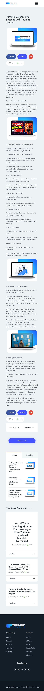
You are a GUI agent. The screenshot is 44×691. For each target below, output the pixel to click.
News (28, 644)
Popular (14, 455)
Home (28, 637)
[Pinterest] (25, 669)
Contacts (29, 652)
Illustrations (10, 648)
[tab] (14, 455)
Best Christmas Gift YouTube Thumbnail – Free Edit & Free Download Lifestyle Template (19, 567)
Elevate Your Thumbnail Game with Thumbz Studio (15, 481)
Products (9, 644)
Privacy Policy (30, 648)
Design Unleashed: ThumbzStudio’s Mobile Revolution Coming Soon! (15, 493)
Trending (29, 455)
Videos (8, 637)
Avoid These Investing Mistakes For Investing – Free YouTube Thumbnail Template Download (22, 532)
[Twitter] (15, 669)
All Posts (29, 641)
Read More (12, 554)
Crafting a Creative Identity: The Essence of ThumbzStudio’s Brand (15, 467)
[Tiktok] (28, 669)
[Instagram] (22, 669)
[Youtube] (18, 669)
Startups (9, 641)
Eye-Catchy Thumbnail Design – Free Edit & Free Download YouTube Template (21, 591)
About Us (29, 655)
